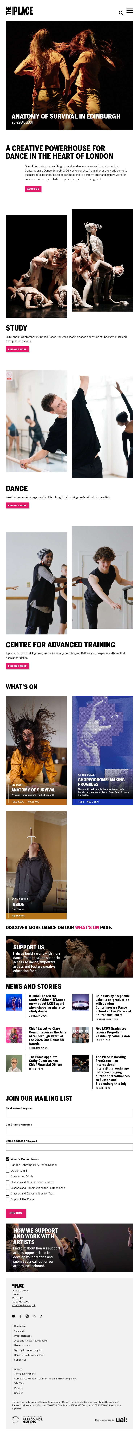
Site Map (19, 1383)
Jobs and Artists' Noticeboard (30, 1340)
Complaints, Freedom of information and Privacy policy (45, 1378)
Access (18, 1369)
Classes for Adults (22, 1176)
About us (33, 189)
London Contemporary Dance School (34, 1165)
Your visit (19, 1331)
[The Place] (19, 11)
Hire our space (22, 1345)
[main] (69, 646)
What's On (87, 928)
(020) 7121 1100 (21, 1301)
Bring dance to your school (29, 1355)
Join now (15, 1213)
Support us (20, 1359)
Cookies (18, 1393)
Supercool (16, 1408)
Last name (19, 1124)
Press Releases (23, 1335)
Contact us (20, 1326)
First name (19, 1108)
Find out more (17, 349)
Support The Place (22, 1199)
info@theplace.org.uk (23, 1305)
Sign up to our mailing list (28, 1350)
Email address (21, 1141)
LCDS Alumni (19, 1170)
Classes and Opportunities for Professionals (38, 1188)
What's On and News (25, 1159)
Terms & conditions (25, 1373)
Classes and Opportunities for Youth (33, 1193)
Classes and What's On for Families (32, 1182)
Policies (18, 1388)
